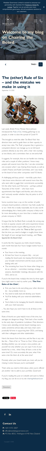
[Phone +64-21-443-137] (41, 21)
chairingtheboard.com (35, 378)
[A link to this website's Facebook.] (5, 414)
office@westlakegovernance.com (17, 431)
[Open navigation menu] (35, 21)
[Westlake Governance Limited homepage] (17, 20)
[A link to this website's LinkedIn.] (10, 414)
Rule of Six (17, 132)
